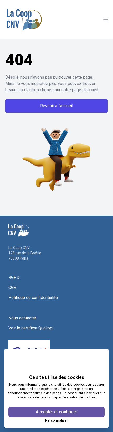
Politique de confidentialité (33, 297)
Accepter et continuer (56, 411)
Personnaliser (56, 420)
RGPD (13, 277)
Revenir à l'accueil (56, 105)
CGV (12, 287)
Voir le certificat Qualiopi (30, 328)
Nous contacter (22, 318)
